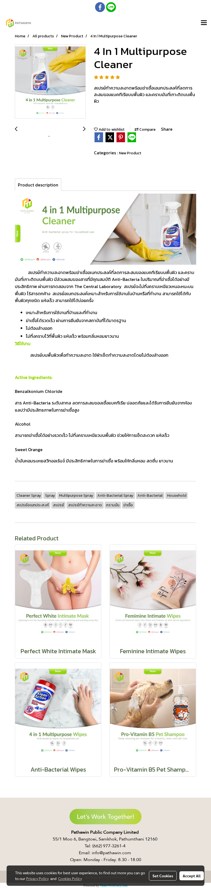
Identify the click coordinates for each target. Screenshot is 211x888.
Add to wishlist (111, 129)
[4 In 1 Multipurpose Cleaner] (50, 82)
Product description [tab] (38, 184)
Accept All (192, 875)
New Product (130, 153)
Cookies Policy (70, 878)
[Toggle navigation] (204, 23)
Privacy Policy (37, 878)
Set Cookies (162, 875)
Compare (147, 129)
